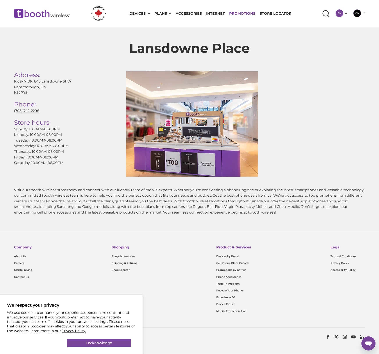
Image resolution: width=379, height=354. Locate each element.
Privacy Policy (340, 263)
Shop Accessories (123, 256)
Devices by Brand (227, 256)
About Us (20, 256)
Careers (19, 263)
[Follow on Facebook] (328, 336)
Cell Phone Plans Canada (232, 263)
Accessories (189, 13)
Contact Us (21, 277)
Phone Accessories (228, 277)
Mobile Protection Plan (231, 311)
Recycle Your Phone (229, 290)
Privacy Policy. (74, 331)
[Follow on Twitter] (336, 336)
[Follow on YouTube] (353, 336)
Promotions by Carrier (231, 269)
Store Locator (275, 13)
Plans (160, 13)
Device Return (225, 304)
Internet (215, 13)
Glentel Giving (23, 269)
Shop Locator (121, 269)
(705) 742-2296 (26, 111)
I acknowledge (99, 343)
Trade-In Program (228, 283)
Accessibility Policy (343, 269)
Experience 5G (225, 297)
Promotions (242, 13)
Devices (137, 13)
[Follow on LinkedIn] (362, 337)
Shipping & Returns (124, 263)
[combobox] (339, 13)
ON (357, 13)
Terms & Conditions (343, 256)
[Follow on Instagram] (345, 336)
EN (339, 13)
